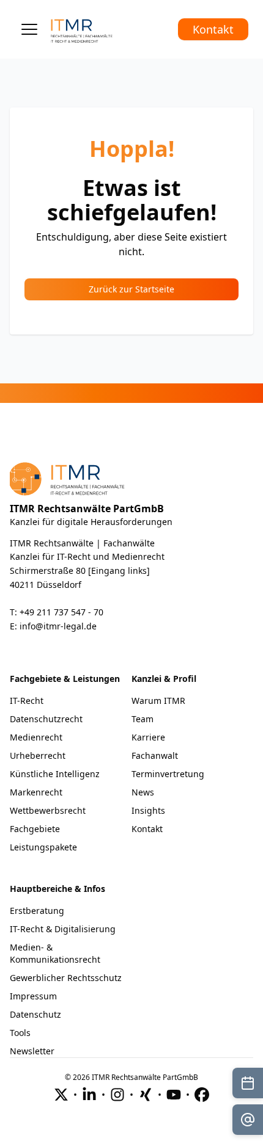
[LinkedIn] (89, 1094)
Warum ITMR (158, 700)
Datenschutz (35, 1014)
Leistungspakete (43, 847)
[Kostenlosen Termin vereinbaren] (247, 1083)
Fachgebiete (35, 829)
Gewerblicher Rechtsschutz (66, 977)
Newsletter (32, 1051)
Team (143, 719)
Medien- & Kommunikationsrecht (55, 953)
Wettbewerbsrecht (48, 810)
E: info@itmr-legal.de (53, 626)
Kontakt (213, 29)
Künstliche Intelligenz (55, 774)
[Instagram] (117, 1094)
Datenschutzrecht (46, 719)
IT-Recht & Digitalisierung (63, 929)
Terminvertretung (168, 774)
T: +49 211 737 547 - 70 (56, 612)
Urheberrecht (37, 755)
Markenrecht (36, 792)
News (143, 792)
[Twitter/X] (61, 1094)
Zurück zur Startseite (131, 289)
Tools (20, 1032)
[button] (29, 29)
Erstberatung (37, 910)
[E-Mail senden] (247, 1119)
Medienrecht (36, 737)
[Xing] (145, 1094)
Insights (148, 810)
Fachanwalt (155, 755)
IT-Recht (26, 700)
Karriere (148, 737)
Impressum (33, 996)
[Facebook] (201, 1094)
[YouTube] (173, 1094)
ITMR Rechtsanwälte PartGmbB (87, 508)
